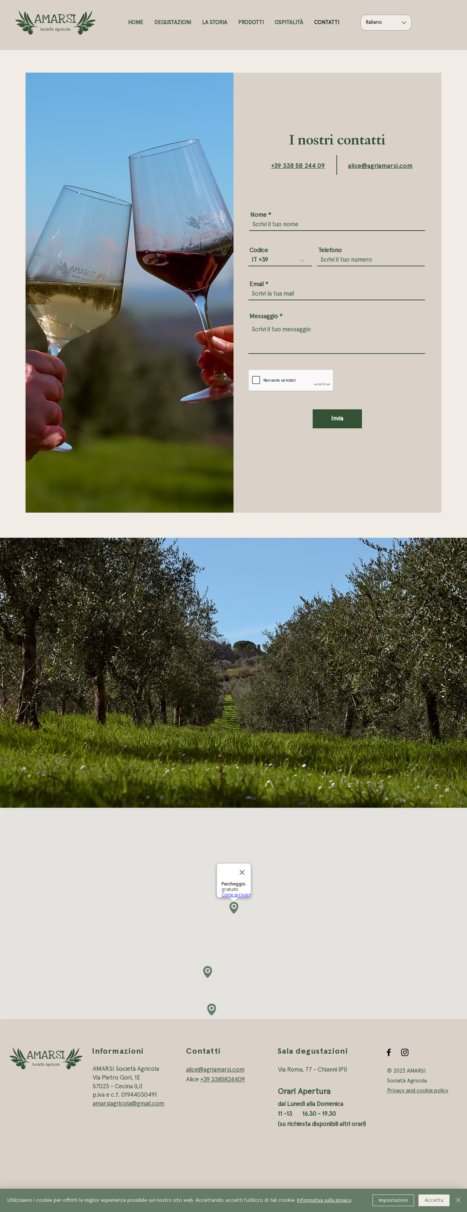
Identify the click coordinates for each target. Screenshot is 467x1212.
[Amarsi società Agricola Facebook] (389, 1052)
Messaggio (264, 316)
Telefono (330, 250)
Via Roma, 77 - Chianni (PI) (312, 1070)
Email (257, 284)
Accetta (434, 1200)
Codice (259, 250)
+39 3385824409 (222, 1080)
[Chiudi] (458, 1200)
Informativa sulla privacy (324, 1200)
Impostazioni (393, 1200)
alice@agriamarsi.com (215, 1070)
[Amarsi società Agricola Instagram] (405, 1052)
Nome (258, 215)
